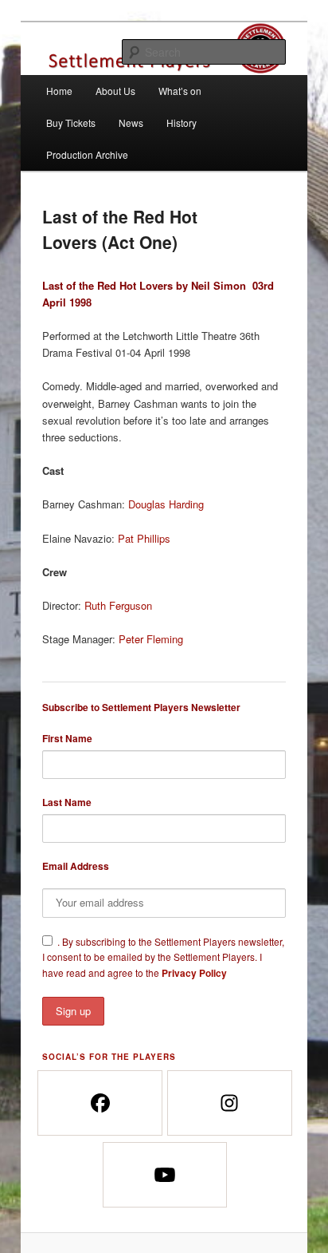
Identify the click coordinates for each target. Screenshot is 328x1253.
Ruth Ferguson (118, 605)
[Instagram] (229, 1103)
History (181, 122)
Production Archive (87, 154)
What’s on (179, 90)
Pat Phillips (144, 538)
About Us (115, 90)
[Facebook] (99, 1103)
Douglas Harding (166, 504)
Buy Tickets (71, 122)
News (131, 122)
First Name (67, 738)
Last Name (67, 802)
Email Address (75, 866)
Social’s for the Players (109, 1056)
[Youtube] (164, 1175)
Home (59, 90)
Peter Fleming (151, 638)
